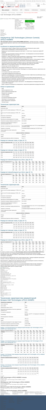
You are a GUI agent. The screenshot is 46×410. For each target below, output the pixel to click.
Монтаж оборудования (3, 401)
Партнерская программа (11, 400)
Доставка (19, 399)
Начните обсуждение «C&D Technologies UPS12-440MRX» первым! (13, 384)
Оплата (18, 398)
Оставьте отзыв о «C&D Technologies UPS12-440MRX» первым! (12, 379)
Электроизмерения (4, 398)
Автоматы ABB (11, 402)
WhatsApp (25, 398)
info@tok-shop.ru (26, 397)
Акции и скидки (20, 400)
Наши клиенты (11, 401)
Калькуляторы (3, 407)
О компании (11, 398)
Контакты (19, 403)
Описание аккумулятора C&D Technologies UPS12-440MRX (12, 388)
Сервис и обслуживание (3, 405)
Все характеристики (19, 28)
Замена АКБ (2, 406)
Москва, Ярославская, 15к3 (28, 399)
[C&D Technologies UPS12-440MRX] (7, 18)
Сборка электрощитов (3, 403)
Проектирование (3, 399)
